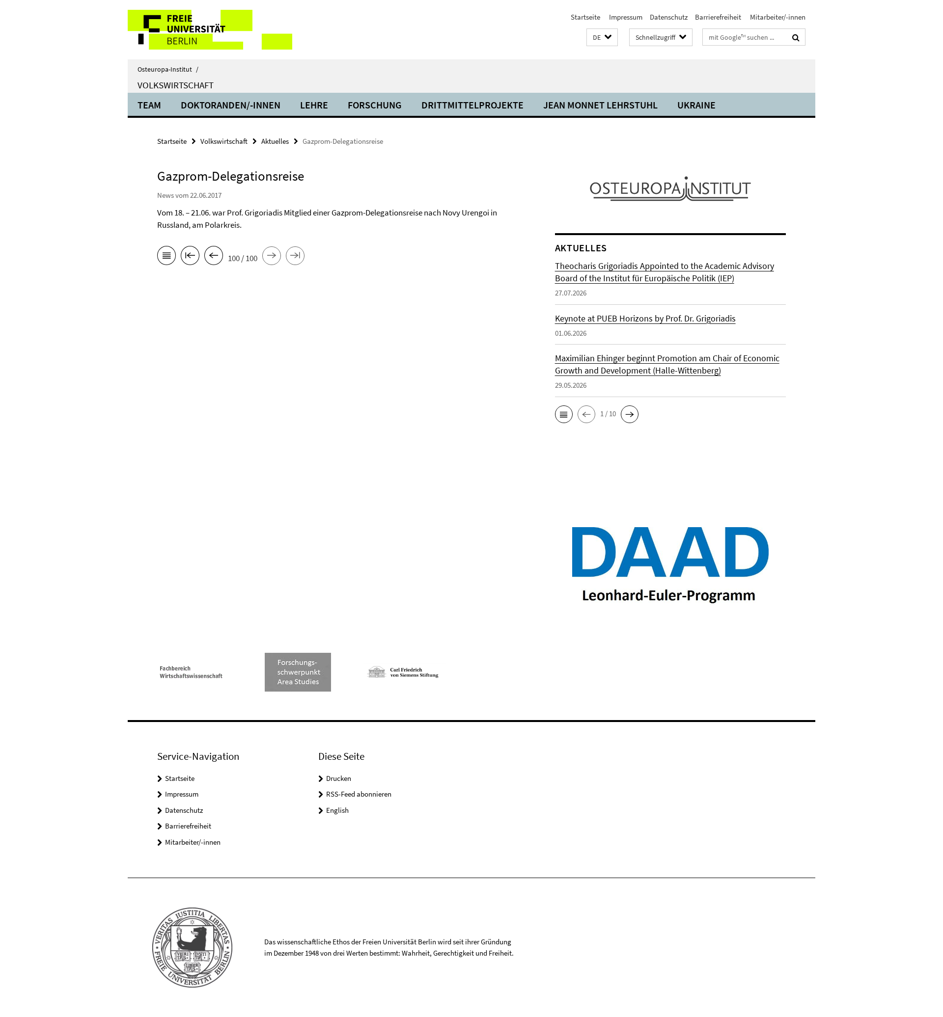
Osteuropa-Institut (168, 69)
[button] (602, 37)
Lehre (314, 105)
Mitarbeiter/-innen (777, 17)
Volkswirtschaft (176, 85)
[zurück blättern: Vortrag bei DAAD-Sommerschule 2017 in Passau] (213, 257)
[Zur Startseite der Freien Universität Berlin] (210, 30)
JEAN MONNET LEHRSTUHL (600, 105)
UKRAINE (696, 105)
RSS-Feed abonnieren (358, 794)
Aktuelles (275, 141)
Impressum (625, 17)
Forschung (375, 105)
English (337, 810)
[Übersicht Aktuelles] (166, 257)
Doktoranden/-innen (230, 105)
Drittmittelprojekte (472, 105)
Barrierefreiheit (718, 17)
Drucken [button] (338, 778)
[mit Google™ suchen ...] (796, 37)
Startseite (585, 17)
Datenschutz (669, 17)
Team (149, 105)
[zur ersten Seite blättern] (190, 257)
